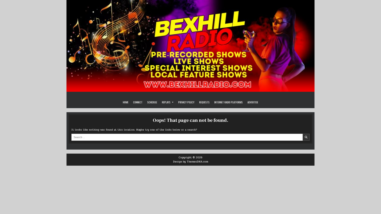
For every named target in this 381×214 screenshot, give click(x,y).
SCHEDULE (152, 102)
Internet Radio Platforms (228, 102)
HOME (125, 102)
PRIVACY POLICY (186, 102)
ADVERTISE (252, 102)
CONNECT (137, 102)
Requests (204, 102)
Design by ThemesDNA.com (190, 162)
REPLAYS (166, 102)
